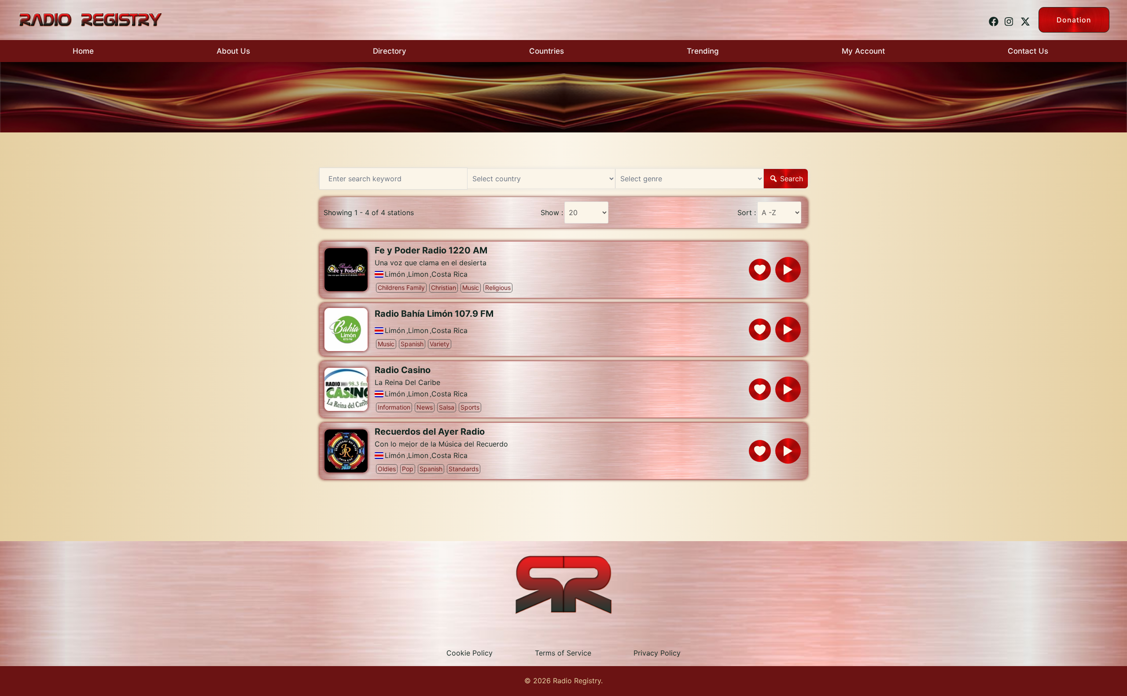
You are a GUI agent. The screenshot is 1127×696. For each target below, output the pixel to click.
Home (83, 51)
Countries (546, 51)
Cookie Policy (469, 652)
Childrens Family (401, 287)
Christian (443, 287)
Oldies (387, 469)
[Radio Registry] (90, 19)
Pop (407, 469)
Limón (395, 274)
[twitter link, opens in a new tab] (1024, 19)
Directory (389, 51)
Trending (703, 51)
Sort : (746, 212)
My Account (863, 51)
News (424, 407)
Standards (464, 469)
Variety (439, 344)
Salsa (446, 407)
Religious (498, 287)
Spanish (412, 344)
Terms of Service (563, 652)
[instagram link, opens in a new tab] (1008, 19)
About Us (233, 51)
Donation (1074, 19)
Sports (469, 407)
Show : (552, 212)
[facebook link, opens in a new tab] (992, 19)
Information (394, 407)
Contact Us (1028, 51)
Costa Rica (449, 274)
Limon (418, 274)
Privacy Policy (657, 652)
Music (470, 287)
